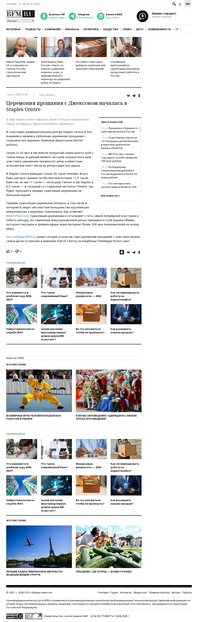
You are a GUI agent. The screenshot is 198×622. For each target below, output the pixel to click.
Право (127, 29)
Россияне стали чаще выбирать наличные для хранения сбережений (91, 65)
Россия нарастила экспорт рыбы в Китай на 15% (119, 185)
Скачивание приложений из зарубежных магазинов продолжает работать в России (125, 68)
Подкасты (33, 29)
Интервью (13, 29)
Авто (139, 29)
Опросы (187, 592)
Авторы (176, 592)
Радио (114, 592)
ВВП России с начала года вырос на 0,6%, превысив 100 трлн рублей (119, 157)
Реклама (103, 592)
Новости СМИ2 (15, 358)
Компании (53, 29)
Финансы (72, 29)
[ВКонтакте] (128, 95)
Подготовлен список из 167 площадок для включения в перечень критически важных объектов (119, 143)
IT (177, 29)
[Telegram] (133, 95)
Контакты (125, 592)
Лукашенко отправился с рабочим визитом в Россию (120, 129)
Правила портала (159, 592)
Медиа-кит (140, 592)
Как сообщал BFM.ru (20, 237)
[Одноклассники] (139, 95)
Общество (110, 29)
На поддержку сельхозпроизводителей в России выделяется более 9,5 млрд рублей (119, 172)
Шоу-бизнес (47, 94)
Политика (91, 29)
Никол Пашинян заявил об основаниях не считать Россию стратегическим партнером (20, 68)
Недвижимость (159, 29)
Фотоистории (16, 364)
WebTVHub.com (17, 216)
